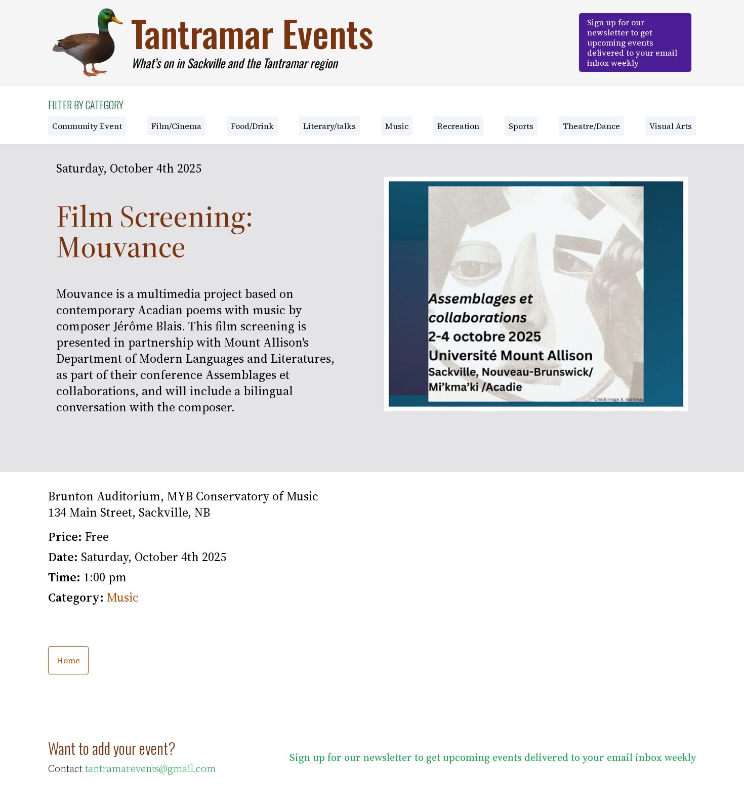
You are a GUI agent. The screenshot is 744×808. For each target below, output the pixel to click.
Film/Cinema (176, 126)
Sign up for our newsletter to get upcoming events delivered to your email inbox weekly (632, 42)
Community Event (87, 126)
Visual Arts (670, 126)
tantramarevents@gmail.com (150, 768)
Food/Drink (252, 126)
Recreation (458, 126)
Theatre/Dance (591, 126)
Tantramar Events (252, 33)
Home (68, 660)
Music (396, 126)
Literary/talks (329, 126)
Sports (521, 126)
